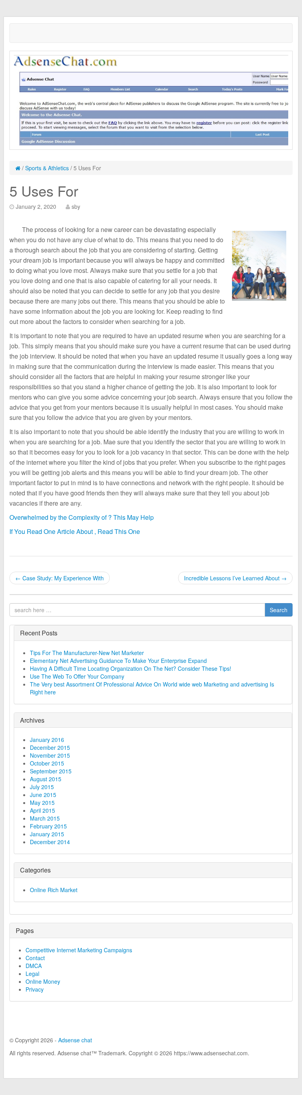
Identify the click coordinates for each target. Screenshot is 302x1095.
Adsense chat (75, 1040)
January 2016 (47, 739)
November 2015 (50, 755)
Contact (35, 958)
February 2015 (48, 826)
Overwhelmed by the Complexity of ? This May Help (81, 517)
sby (76, 206)
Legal (32, 973)
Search (278, 610)
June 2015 (43, 795)
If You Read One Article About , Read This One (74, 531)
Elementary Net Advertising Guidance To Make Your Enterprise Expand (118, 660)
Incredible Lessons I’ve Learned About (235, 578)
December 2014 (50, 842)
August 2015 (45, 779)
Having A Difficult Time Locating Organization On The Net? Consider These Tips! (130, 668)
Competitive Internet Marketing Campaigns (79, 950)
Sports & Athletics (47, 168)
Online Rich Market (53, 890)
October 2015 (47, 763)
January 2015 (47, 834)
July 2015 (42, 787)
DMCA (34, 966)
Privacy (35, 989)
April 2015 (42, 810)
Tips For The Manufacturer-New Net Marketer (87, 653)
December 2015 (50, 747)
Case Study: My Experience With (59, 578)
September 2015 (51, 771)
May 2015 (42, 802)
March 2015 (45, 818)
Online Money (43, 981)
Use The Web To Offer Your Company (77, 676)
